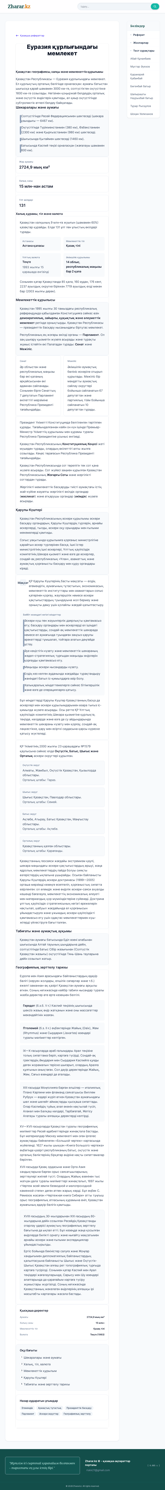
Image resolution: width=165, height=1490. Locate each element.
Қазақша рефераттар (32, 35)
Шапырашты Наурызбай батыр (141, 96)
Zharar (19, 6)
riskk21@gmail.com (98, 1470)
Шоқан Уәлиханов (141, 113)
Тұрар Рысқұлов (140, 106)
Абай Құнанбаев (140, 58)
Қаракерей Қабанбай (137, 76)
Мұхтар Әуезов (140, 66)
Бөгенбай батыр (140, 86)
